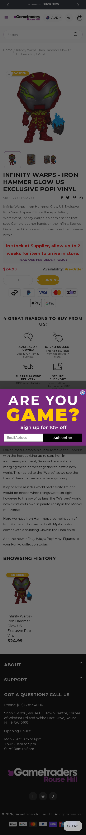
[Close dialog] (82, 393)
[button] (43, 412)
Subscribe (62, 438)
